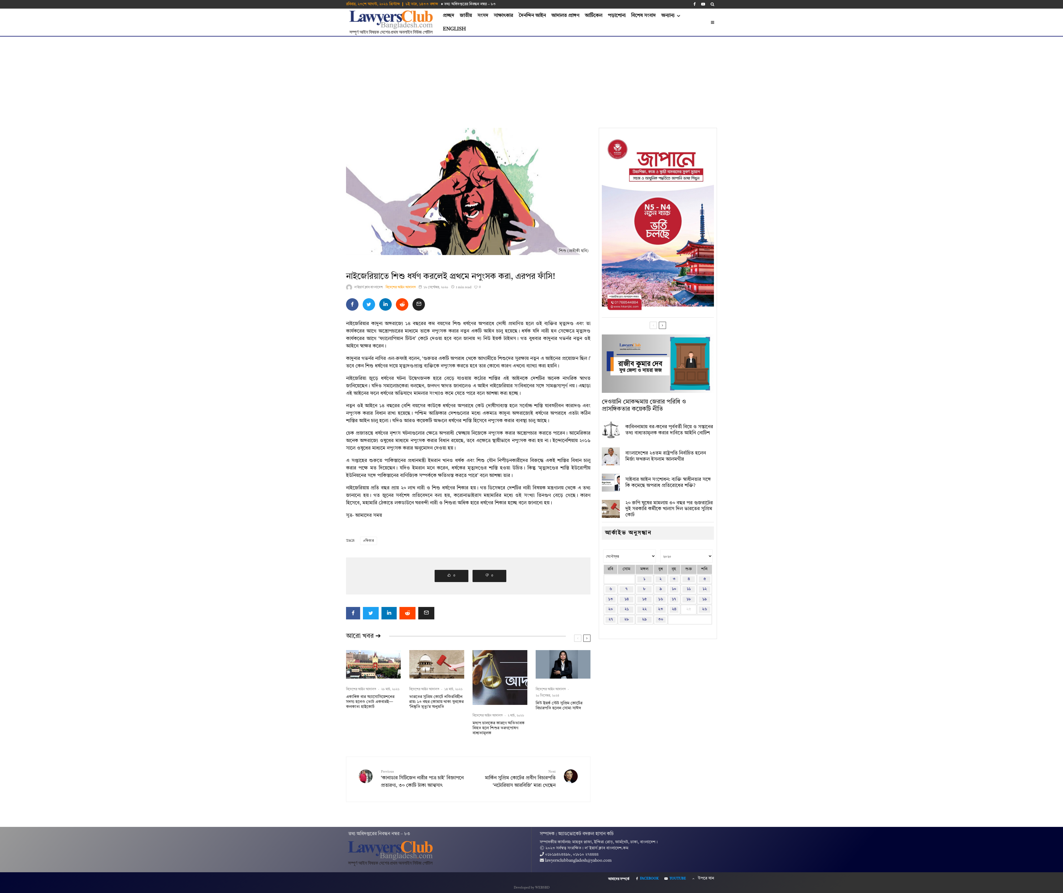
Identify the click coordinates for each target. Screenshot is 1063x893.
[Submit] (402, 304)
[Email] (418, 304)
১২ (705, 589)
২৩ (660, 609)
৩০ (660, 619)
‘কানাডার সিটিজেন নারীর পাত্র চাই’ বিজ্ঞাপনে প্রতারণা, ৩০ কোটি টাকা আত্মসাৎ (422, 779)
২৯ (644, 619)
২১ (627, 609)
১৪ (627, 599)
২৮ (626, 619)
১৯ (704, 599)
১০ (674, 589)
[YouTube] (703, 4)
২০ (610, 609)
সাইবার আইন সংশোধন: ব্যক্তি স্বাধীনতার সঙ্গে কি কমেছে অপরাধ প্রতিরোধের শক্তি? (668, 482)
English (454, 29)
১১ (689, 589)
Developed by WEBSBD (531, 887)
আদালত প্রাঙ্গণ (565, 15)
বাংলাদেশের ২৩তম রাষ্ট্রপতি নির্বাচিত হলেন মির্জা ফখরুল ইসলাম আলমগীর (665, 456)
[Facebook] (694, 4)
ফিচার (369, 540)
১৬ (660, 599)
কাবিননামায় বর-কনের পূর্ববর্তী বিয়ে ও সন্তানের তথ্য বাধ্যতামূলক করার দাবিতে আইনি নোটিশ (669, 429)
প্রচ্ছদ (448, 15)
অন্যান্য (668, 15)
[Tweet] (369, 304)
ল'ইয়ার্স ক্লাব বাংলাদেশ (368, 287)
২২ (644, 609)
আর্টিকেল (593, 15)
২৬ (704, 609)
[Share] (352, 304)
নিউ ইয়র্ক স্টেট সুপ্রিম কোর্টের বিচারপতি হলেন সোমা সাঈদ (559, 705)
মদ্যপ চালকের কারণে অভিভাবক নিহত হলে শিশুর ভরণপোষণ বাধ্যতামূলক (499, 728)
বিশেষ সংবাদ (643, 15)
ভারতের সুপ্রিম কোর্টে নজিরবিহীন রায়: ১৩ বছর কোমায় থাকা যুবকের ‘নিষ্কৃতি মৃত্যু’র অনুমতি (436, 702)
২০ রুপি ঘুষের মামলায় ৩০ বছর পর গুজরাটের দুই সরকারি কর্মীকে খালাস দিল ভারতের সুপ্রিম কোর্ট (669, 508)
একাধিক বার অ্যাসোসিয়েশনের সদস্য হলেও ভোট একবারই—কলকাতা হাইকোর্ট (370, 702)
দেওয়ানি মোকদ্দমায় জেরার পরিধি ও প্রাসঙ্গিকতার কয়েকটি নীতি (644, 405)
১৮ (689, 599)
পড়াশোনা (617, 15)
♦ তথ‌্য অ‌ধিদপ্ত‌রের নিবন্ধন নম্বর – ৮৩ (468, 4)
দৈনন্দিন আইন (532, 15)
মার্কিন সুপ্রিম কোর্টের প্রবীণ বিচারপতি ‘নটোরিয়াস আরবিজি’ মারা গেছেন (520, 779)
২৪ (674, 609)
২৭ (610, 619)
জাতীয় (466, 15)
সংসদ (483, 15)
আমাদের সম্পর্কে (618, 879)
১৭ (674, 599)
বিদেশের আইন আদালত (401, 287)
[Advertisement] (531, 78)
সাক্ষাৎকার (503, 15)
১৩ (610, 599)
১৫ (644, 599)
